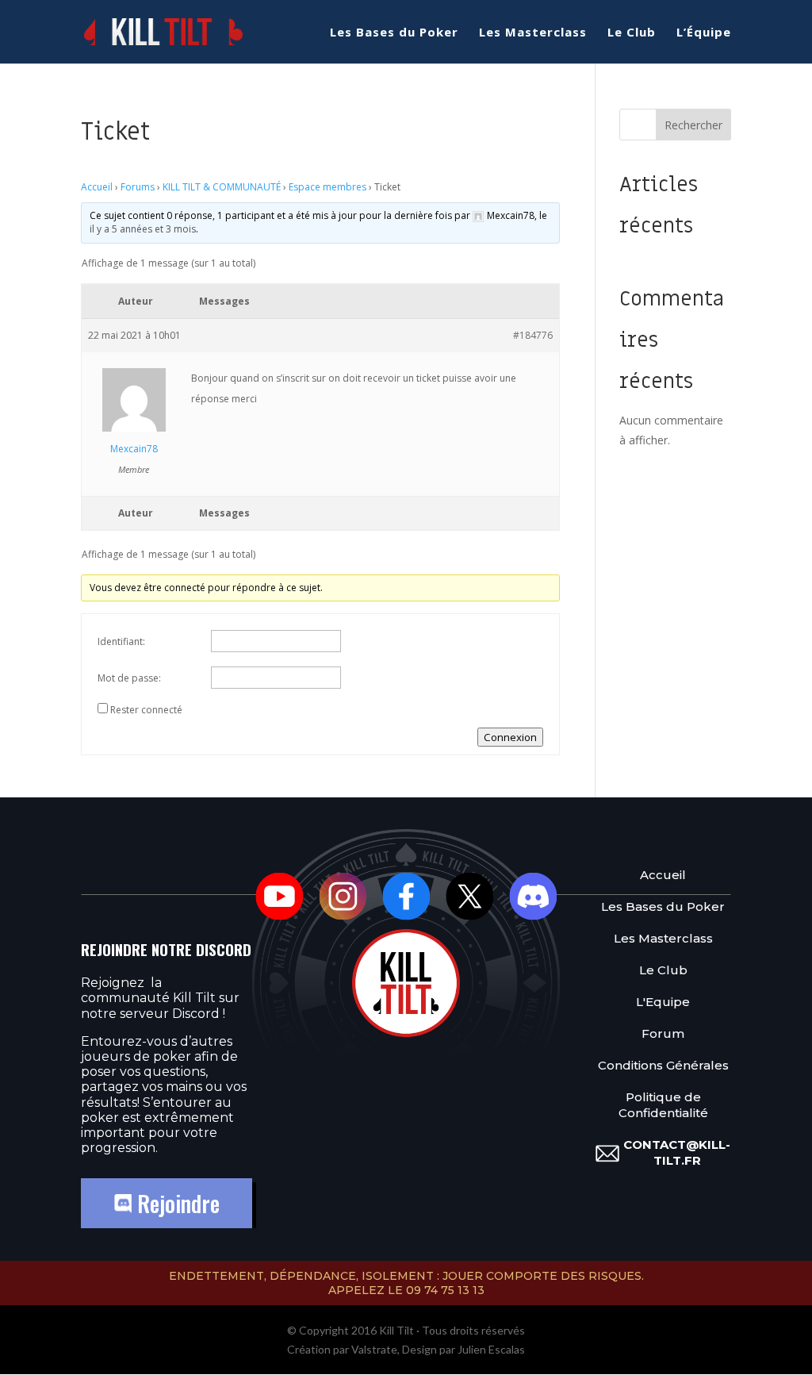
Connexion (510, 737)
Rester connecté (146, 709)
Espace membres (327, 187)
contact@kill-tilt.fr (676, 1152)
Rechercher (693, 125)
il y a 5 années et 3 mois (143, 229)
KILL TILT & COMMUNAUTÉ (222, 187)
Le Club (631, 33)
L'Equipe (663, 1001)
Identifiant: (121, 641)
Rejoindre (176, 1203)
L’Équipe (703, 33)
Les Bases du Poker (394, 33)
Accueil (97, 187)
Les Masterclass (533, 33)
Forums (138, 187)
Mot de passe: (129, 678)
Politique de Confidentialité (663, 1104)
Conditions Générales (663, 1065)
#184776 (533, 335)
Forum (663, 1033)
